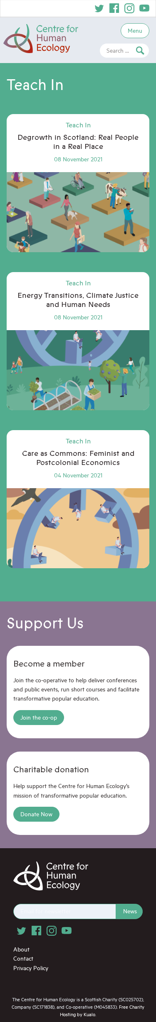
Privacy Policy (30, 968)
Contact (23, 958)
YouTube (144, 8)
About (21, 949)
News (130, 911)
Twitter (99, 8)
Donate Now (36, 814)
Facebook (114, 8)
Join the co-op (38, 717)
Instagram (129, 8)
